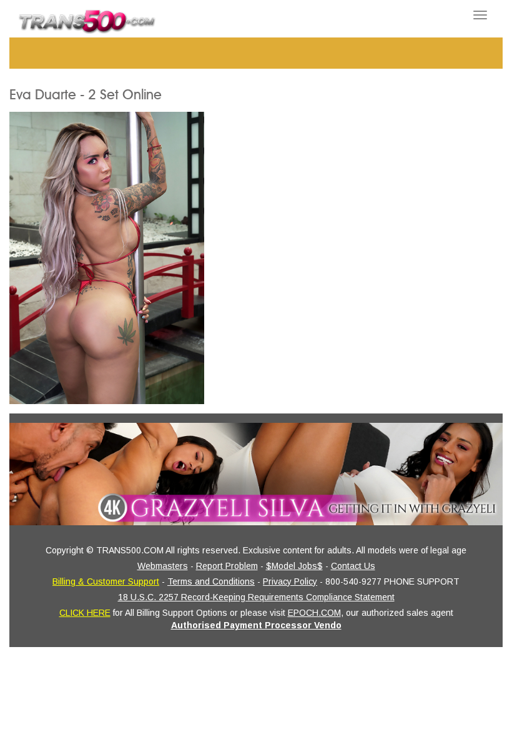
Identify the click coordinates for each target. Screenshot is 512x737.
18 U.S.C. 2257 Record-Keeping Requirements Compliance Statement (256, 597)
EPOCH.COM (314, 613)
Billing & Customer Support (105, 581)
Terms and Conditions (211, 581)
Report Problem (227, 566)
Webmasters (162, 566)
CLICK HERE (85, 613)
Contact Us (353, 566)
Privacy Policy (290, 581)
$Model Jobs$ (294, 566)
